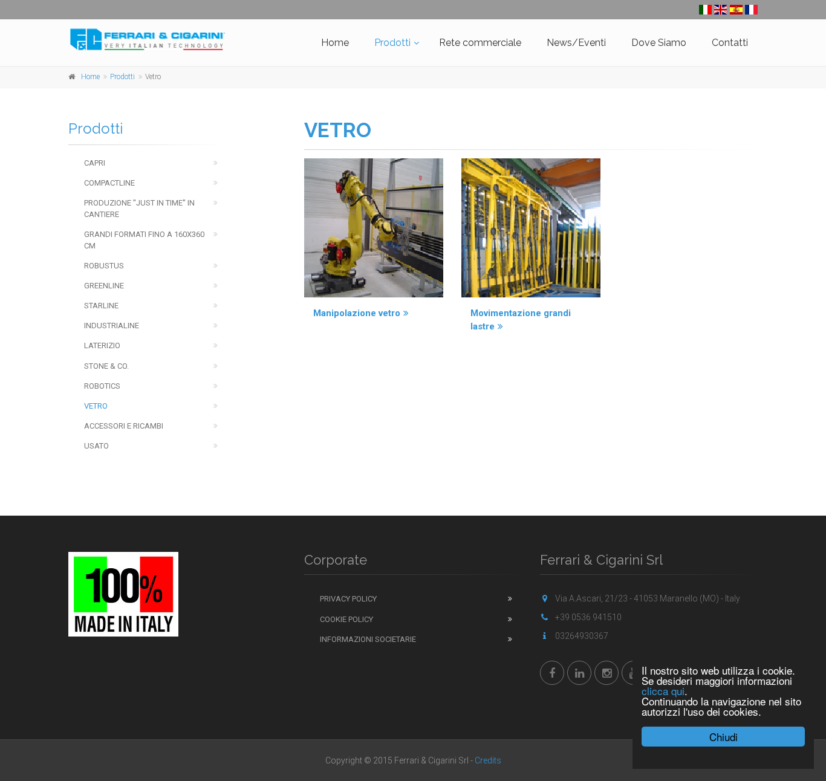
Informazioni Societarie (368, 639)
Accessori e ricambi (123, 425)
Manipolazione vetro (356, 313)
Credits (488, 760)
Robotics (102, 385)
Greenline (104, 285)
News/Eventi (576, 42)
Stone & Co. (106, 366)
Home (335, 42)
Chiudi (723, 736)
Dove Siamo (658, 42)
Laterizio (102, 345)
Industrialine (111, 325)
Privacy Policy (348, 598)
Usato (96, 445)
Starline (101, 305)
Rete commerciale (480, 42)
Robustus (104, 265)
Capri (94, 162)
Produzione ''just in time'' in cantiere (139, 208)
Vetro (96, 405)
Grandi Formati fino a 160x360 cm (144, 240)
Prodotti (392, 42)
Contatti (730, 42)
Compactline (109, 182)
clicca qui (663, 690)
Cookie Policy (346, 619)
